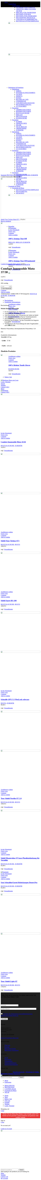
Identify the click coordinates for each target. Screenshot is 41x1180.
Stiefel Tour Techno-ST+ (10, 541)
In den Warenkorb (6, 288)
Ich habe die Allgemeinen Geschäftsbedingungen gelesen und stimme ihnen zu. (17, 1014)
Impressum (8, 1059)
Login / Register (9, 1106)
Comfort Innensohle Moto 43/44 (11, 264)
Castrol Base (12, 4)
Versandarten (8, 1061)
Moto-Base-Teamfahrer (12, 1050)
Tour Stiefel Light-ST (9, 981)
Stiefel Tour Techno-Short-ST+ (10, 219)
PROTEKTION (12, 175)
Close (2, 1111)
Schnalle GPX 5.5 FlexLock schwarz (15, 699)
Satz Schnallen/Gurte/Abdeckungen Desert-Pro (19, 883)
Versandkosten (16, 321)
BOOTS (17, 544)
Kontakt (7, 1047)
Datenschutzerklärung (11, 1064)
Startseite (4, 175)
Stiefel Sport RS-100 (9, 601)
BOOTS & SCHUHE (24, 175)
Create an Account (6, 1128)
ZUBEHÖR (34, 175)
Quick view (11, 306)
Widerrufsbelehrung (10, 1063)
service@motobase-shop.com (9, 1038)
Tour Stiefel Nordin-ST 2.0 (11, 798)
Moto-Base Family (10, 1048)
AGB (6, 1058)
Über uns (7, 1045)
